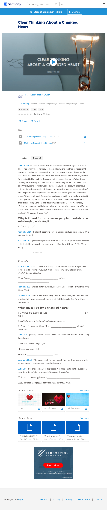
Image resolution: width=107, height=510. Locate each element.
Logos (21, 499)
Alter (41, 109)
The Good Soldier (75, 436)
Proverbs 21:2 (24, 286)
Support (99, 499)
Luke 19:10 (22, 334)
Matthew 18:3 (24, 240)
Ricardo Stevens (50, 439)
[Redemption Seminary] (53, 463)
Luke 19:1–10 (23, 109)
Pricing (56, 499)
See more (84, 390)
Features (43, 499)
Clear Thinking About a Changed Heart (41, 136)
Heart (34, 109)
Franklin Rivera (25, 439)
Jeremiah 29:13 (25, 360)
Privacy (69, 499)
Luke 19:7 (22, 368)
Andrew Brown (73, 439)
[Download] (39, 408)
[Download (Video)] (86, 137)
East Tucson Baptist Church (37, 94)
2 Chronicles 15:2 (25, 266)
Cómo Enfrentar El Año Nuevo (57, 436)
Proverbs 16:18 (24, 231)
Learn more (74, 11)
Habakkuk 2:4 (24, 295)
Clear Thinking (23, 103)
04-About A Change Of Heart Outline (40, 143)
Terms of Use (84, 499)
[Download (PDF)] (86, 143)
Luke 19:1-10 (23, 165)
